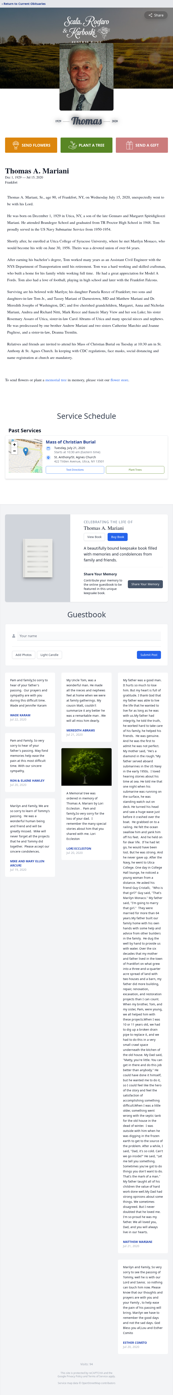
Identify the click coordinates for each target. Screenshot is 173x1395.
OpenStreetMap (91, 1383)
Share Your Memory (145, 584)
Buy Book (117, 537)
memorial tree (56, 379)
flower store (119, 379)
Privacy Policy (74, 1376)
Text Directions (75, 470)
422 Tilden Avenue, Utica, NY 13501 (79, 461)
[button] (25, 451)
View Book (94, 537)
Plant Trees (135, 470)
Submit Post (149, 655)
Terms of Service (98, 1376)
